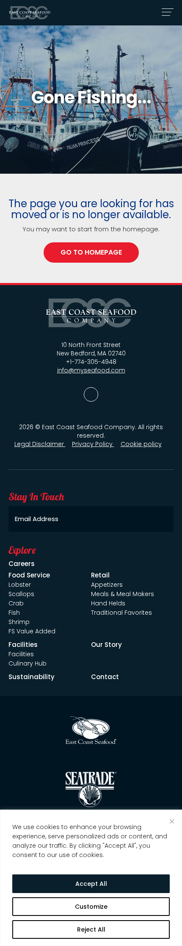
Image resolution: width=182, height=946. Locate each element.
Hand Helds (108, 603)
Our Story (106, 644)
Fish (14, 612)
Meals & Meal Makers (122, 594)
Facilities (21, 654)
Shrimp (19, 622)
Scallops (21, 594)
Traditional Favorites (121, 612)
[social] (91, 394)
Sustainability (31, 676)
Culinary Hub (27, 663)
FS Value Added (31, 631)
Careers (21, 563)
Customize (91, 906)
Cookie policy (141, 444)
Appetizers (107, 584)
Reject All (91, 929)
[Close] (172, 821)
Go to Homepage (91, 252)
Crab (16, 603)
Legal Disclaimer (40, 444)
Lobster (19, 584)
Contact (105, 676)
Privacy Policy (93, 444)
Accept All (91, 883)
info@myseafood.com (91, 370)
